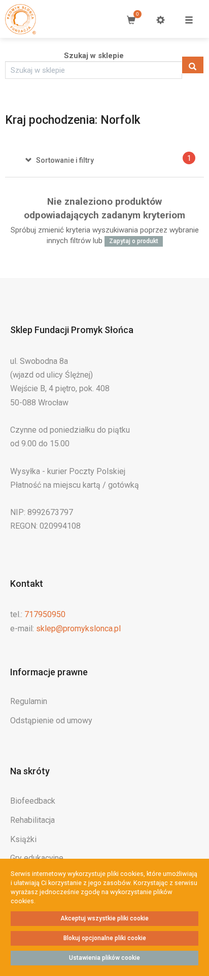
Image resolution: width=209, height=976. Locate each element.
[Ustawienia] (160, 20)
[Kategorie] (188, 20)
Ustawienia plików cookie (104, 957)
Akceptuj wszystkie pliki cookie (104, 918)
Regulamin (28, 701)
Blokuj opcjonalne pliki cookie (104, 938)
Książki (23, 839)
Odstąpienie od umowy (51, 720)
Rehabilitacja (32, 820)
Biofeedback (32, 801)
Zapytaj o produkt (133, 241)
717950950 (44, 614)
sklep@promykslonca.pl (78, 628)
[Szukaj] (193, 65)
